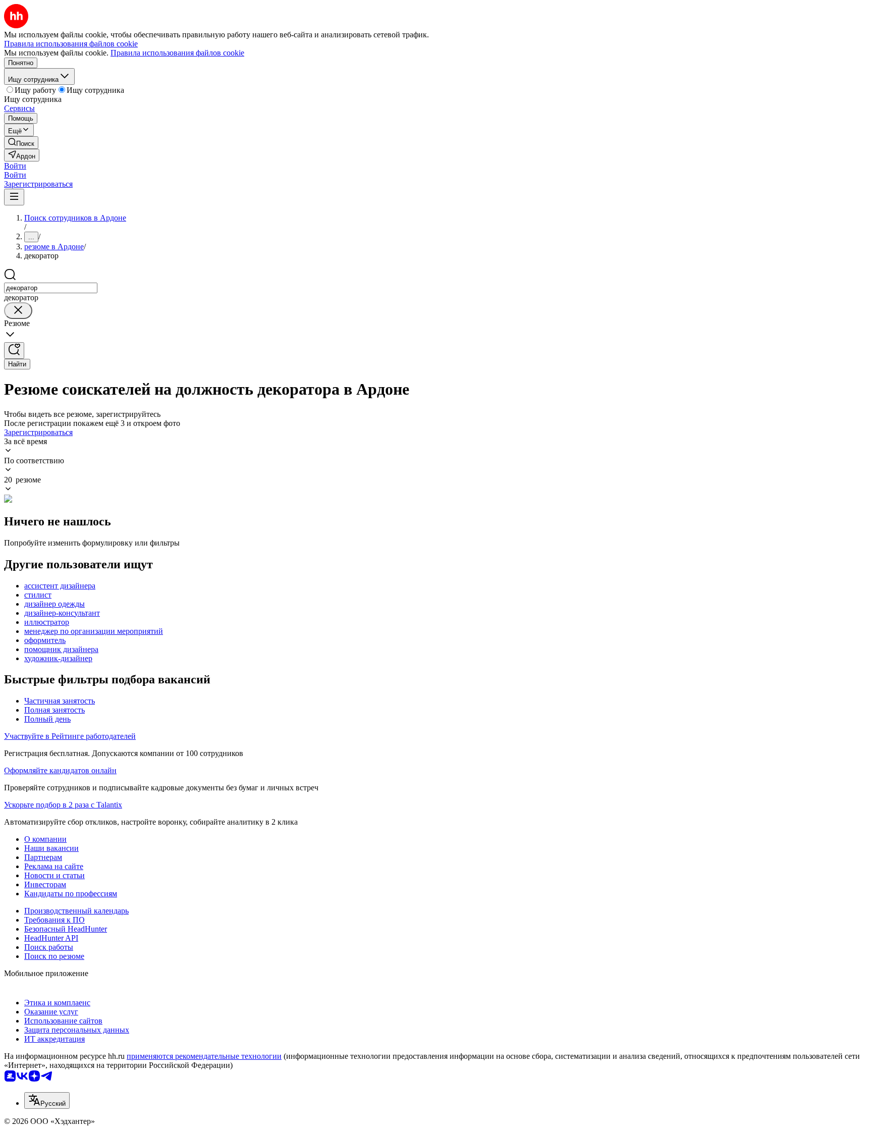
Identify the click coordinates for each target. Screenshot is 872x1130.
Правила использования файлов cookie (177, 52)
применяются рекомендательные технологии (204, 1056)
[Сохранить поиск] (14, 350)
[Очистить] (18, 310)
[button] (15, 166)
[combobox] (50, 288)
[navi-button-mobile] (14, 197)
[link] (21, 142)
